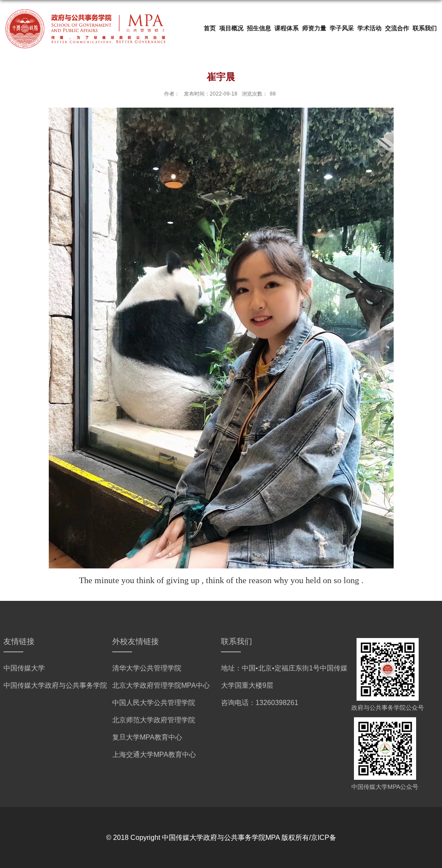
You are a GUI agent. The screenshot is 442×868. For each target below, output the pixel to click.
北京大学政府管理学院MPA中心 (161, 685)
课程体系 (287, 28)
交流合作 (397, 28)
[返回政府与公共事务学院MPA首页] (85, 9)
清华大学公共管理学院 (146, 668)
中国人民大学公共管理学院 (153, 702)
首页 (210, 28)
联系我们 (425, 28)
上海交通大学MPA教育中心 (154, 754)
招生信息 (259, 28)
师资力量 (314, 28)
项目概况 (231, 28)
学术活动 (369, 28)
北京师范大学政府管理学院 (153, 720)
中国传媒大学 (24, 668)
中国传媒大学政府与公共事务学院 (55, 685)
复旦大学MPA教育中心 (147, 737)
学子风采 (342, 28)
